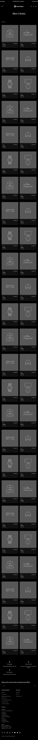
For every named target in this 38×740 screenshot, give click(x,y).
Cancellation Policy (5, 701)
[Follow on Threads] (9, 732)
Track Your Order (19, 696)
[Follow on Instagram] (7, 732)
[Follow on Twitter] (4, 732)
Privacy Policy (4, 694)
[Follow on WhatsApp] (20, 732)
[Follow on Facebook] (2, 732)
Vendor (3, 43)
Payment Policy (4, 698)
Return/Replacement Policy (6, 699)
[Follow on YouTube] (15, 732)
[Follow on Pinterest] (12, 732)
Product (4, 44)
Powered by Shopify (12, 736)
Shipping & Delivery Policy (6, 696)
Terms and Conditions (5, 703)
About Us (3, 692)
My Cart (17, 694)
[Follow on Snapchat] (17, 732)
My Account (18, 692)
